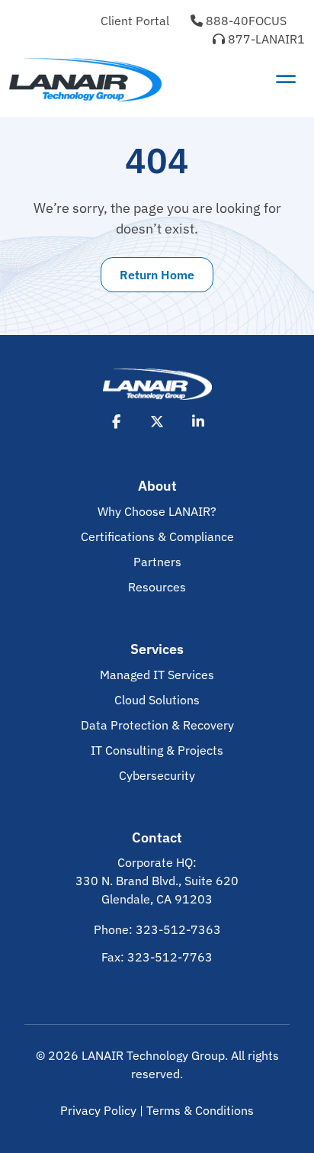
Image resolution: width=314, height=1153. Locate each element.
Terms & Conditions (200, 1110)
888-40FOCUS (245, 20)
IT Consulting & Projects (157, 750)
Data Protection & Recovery (157, 725)
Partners (157, 561)
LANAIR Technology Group (153, 1055)
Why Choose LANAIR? (157, 511)
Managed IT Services (157, 674)
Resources (157, 586)
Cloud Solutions (157, 699)
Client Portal (135, 20)
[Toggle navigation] (286, 79)
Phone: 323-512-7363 (157, 929)
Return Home (157, 274)
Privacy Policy (98, 1110)
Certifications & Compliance (157, 536)
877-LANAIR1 (265, 39)
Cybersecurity (157, 775)
